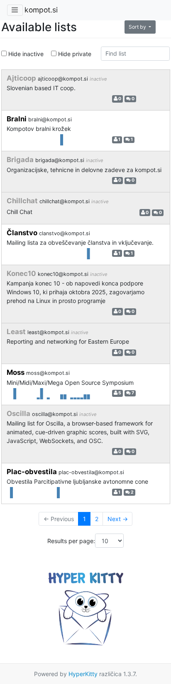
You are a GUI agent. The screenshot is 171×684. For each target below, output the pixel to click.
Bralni (17, 119)
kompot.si (41, 9)
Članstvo (23, 233)
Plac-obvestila (33, 471)
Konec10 (22, 273)
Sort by (138, 27)
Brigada (21, 159)
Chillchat (23, 201)
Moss (16, 372)
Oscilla (19, 413)
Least (17, 331)
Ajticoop (22, 78)
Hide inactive (25, 53)
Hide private (73, 53)
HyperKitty (83, 673)
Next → (117, 518)
